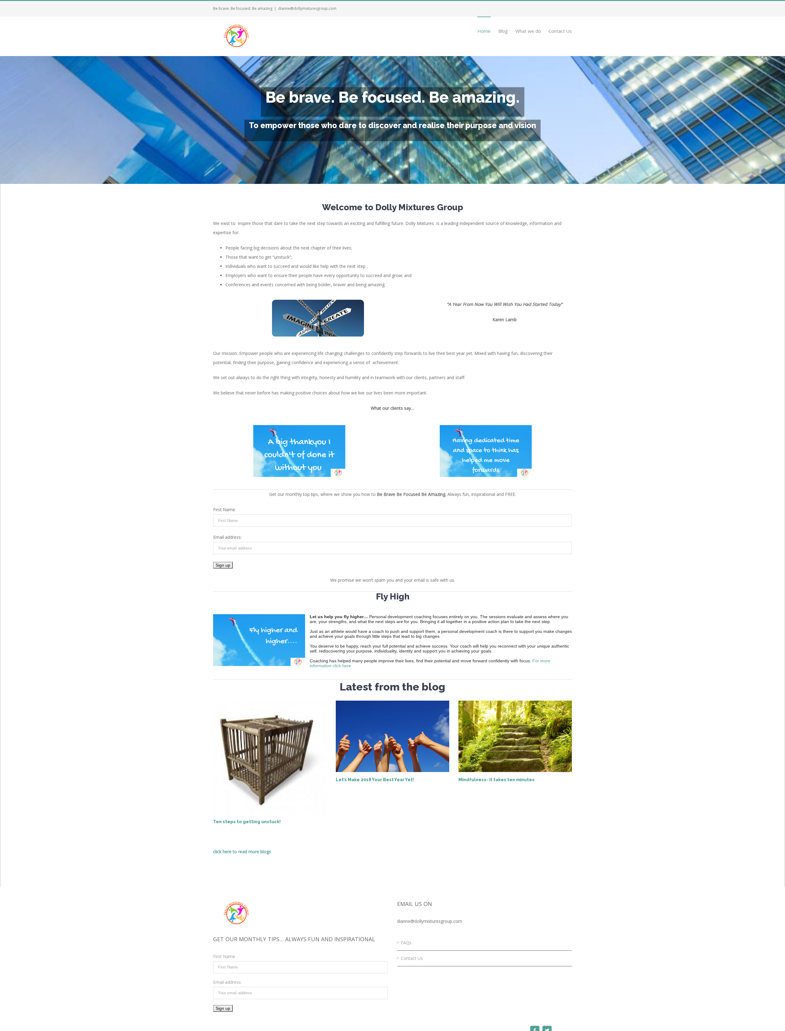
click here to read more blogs (242, 851)
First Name (224, 509)
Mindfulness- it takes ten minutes (496, 779)
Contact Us (412, 958)
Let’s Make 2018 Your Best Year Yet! (375, 779)
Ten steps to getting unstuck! (247, 821)
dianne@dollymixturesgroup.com (307, 8)
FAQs (406, 942)
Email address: (227, 537)
